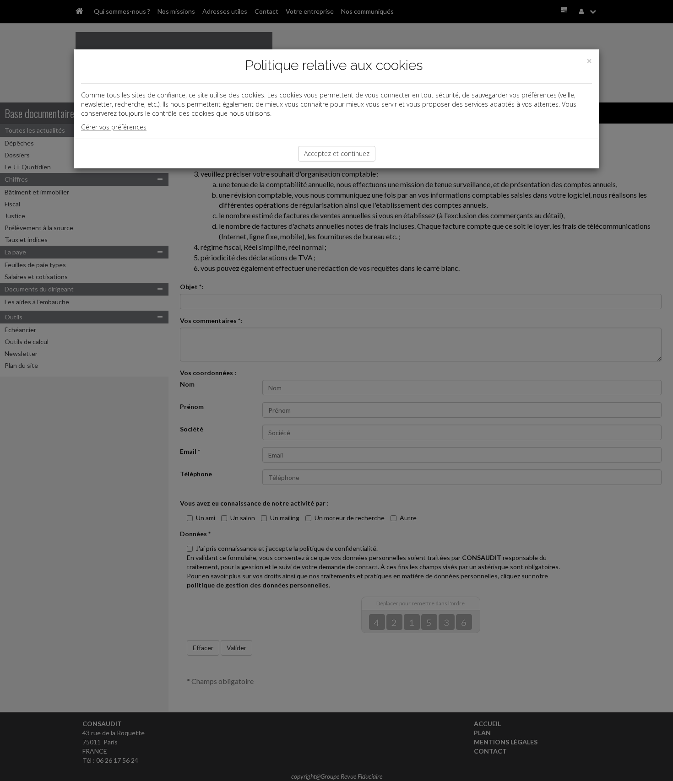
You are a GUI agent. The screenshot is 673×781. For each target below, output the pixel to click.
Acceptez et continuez (336, 153)
